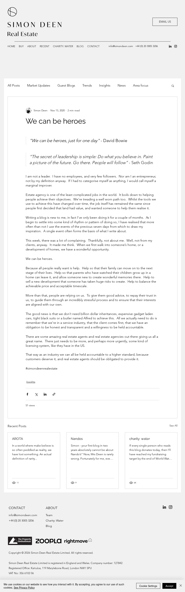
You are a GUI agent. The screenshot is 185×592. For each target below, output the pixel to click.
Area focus (140, 85)
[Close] (180, 586)
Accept (169, 586)
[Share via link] (54, 394)
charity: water (139, 439)
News (122, 85)
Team (49, 515)
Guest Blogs (66, 85)
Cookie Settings (148, 586)
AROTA (17, 439)
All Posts (14, 85)
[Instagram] (175, 46)
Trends (87, 85)
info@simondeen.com (121, 46)
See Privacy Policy (24, 587)
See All (173, 425)
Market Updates (38, 85)
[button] (44, 46)
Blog (49, 526)
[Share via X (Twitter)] (36, 394)
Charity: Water (54, 520)
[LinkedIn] (170, 46)
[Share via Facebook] (27, 394)
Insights (104, 85)
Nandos (77, 439)
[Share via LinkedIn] (45, 394)
